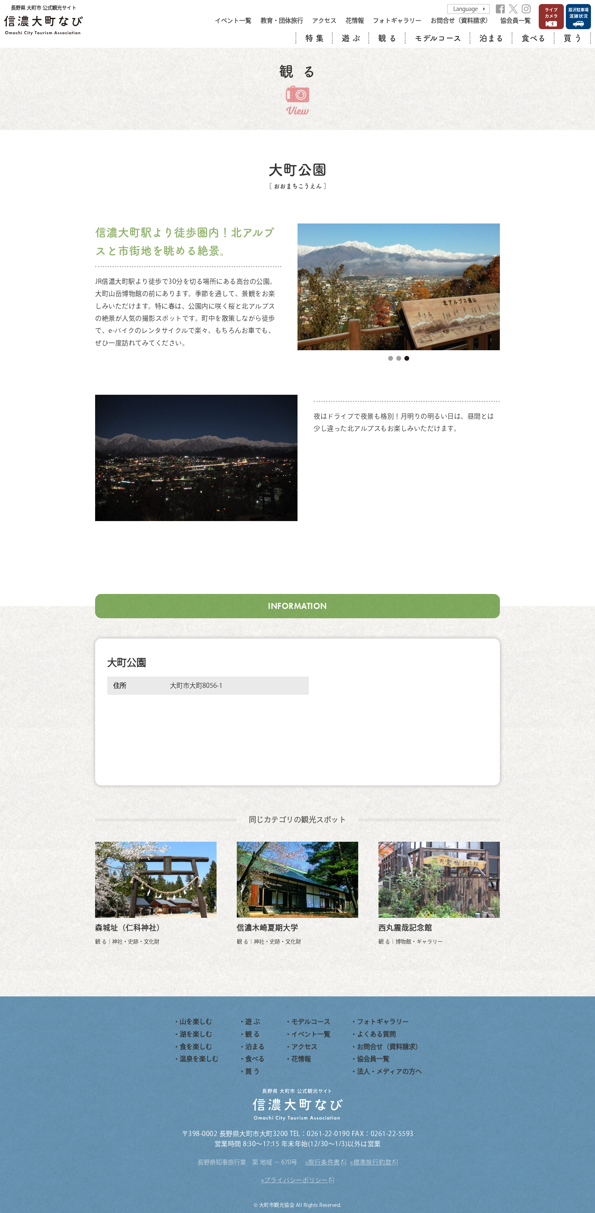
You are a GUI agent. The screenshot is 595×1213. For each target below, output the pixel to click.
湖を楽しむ (196, 1034)
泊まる (491, 38)
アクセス (324, 20)
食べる (533, 38)
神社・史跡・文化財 (135, 941)
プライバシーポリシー (296, 1180)
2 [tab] (399, 358)
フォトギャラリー (397, 20)
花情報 (355, 20)
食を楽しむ (196, 1046)
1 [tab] (391, 358)
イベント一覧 (233, 20)
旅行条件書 (324, 1162)
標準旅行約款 (372, 1162)
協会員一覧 (515, 20)
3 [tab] (407, 358)
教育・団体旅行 (282, 20)
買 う (572, 38)
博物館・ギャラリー (419, 941)
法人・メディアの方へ (389, 1071)
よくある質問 (376, 1034)
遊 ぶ (351, 38)
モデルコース (437, 38)
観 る (387, 38)
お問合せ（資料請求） (461, 20)
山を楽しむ (196, 1021)
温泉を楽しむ (199, 1059)
